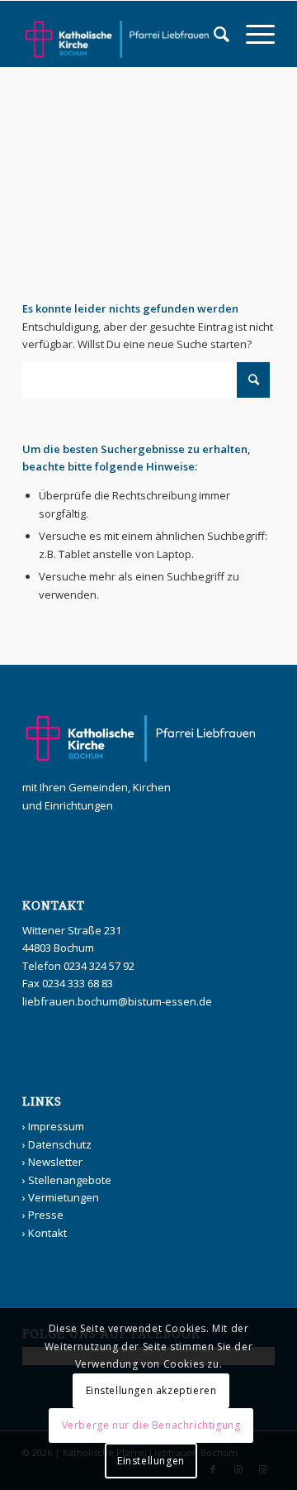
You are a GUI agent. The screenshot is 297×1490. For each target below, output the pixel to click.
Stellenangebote (69, 1179)
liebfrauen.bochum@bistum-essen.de (117, 1001)
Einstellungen (151, 1461)
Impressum (56, 1126)
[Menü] (252, 34)
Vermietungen (63, 1197)
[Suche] (213, 34)
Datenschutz (60, 1144)
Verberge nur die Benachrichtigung (151, 1425)
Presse (46, 1214)
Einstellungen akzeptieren (151, 1390)
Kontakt (47, 1232)
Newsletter (55, 1161)
